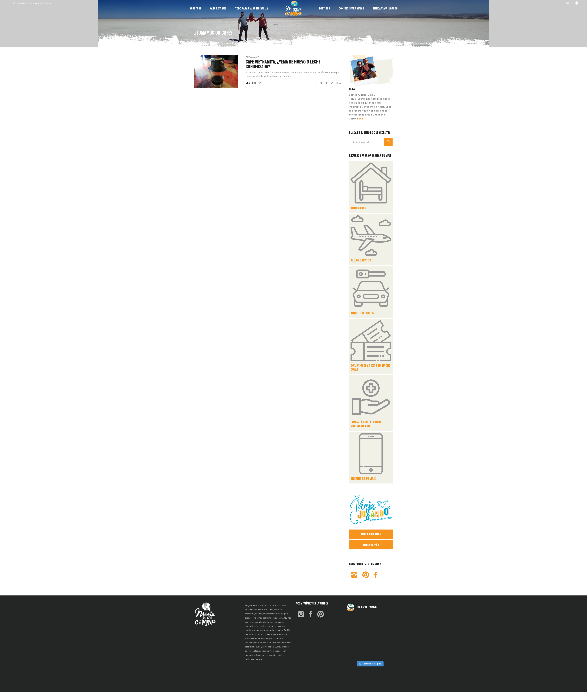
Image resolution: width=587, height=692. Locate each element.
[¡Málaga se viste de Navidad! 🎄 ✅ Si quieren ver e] (354, 654)
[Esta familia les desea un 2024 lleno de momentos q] (369, 645)
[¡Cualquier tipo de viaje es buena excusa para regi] (385, 628)
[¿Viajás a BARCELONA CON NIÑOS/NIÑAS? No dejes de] (354, 636)
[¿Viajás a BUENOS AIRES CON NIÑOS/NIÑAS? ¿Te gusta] (385, 636)
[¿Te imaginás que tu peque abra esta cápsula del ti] (369, 628)
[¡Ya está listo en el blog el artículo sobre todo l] (385, 654)
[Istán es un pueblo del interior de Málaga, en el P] (354, 619)
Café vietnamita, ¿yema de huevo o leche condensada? (283, 63)
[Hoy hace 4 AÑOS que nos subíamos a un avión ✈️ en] (385, 619)
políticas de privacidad (264, 655)
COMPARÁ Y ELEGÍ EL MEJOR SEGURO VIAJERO (366, 424)
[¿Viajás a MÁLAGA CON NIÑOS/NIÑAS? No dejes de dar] (369, 636)
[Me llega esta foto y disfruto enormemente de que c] (354, 628)
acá (361, 118)
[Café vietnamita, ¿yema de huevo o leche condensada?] (216, 71)
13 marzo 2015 (253, 57)
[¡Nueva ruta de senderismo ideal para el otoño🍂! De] (369, 654)
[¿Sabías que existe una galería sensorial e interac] (385, 645)
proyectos (268, 634)
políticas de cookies (254, 659)
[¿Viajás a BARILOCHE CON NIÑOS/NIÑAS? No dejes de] (354, 645)
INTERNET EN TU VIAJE (363, 478)
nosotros (284, 634)
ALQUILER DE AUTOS (362, 313)
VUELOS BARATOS (361, 260)
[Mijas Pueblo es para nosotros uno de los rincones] (369, 619)
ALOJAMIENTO (358, 208)
